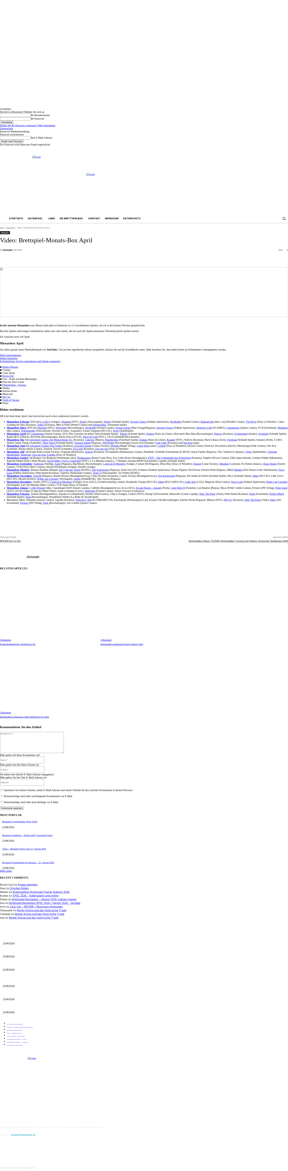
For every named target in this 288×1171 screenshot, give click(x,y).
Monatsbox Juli (15, 451)
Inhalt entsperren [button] (9, 358)
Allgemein (10, 227)
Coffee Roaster (37, 487)
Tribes (40, 424)
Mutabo (238, 469)
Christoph (7, 249)
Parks (252, 493)
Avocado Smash (82, 445)
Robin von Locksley (48, 478)
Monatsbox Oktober (18, 469)
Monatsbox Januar (17, 487)
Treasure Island (82, 442)
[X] (281, 148)
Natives (218, 433)
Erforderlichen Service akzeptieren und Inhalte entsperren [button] (30, 361)
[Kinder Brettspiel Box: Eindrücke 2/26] (48, 607)
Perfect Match (276, 493)
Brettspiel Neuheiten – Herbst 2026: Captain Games (44, 899)
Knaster (171, 439)
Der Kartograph (100, 469)
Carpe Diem (143, 445)
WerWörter (108, 442)
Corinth (161, 445)
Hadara (150, 433)
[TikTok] (20, 1149)
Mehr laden (6, 871)
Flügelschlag (99, 424)
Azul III (37, 475)
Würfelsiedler (28, 430)
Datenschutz (6, 128)
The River (251, 421)
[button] (284, 218)
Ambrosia (38, 463)
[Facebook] (272, 148)
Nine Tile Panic (207, 493)
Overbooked (241, 433)
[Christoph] (13, 557)
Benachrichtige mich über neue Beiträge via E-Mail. (31, 802)
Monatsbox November (19, 475)
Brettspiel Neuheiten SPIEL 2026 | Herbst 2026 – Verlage (44, 903)
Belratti (115, 445)
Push (28, 496)
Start (2, 227)
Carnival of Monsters (114, 463)
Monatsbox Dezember (19, 481)
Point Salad (281, 487)
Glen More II (178, 487)
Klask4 (197, 463)
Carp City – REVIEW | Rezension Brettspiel (36, 906)
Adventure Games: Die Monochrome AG (51, 439)
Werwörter (61, 427)
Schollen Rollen (19, 888)
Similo (77, 478)
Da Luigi (78, 448)
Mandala (224, 463)
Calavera (89, 439)
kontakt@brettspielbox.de (23, 1134)
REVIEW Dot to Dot (10, 541)
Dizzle (107, 421)
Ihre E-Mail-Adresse (41, 137)
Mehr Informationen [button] (10, 355)
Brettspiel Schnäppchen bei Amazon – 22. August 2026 (28, 862)
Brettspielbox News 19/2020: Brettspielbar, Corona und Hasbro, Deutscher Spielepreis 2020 (238, 541)
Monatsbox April (16, 433)
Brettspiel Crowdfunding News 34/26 (19, 821)
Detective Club (204, 427)
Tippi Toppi (48, 442)
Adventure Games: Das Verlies (46, 445)
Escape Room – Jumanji (149, 487)
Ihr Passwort (37, 118)
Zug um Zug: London (43, 454)
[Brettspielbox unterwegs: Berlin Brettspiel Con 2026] (48, 680)
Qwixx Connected (71, 460)
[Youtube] (286, 148)
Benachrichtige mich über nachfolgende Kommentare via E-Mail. (38, 796)
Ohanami (66, 421)
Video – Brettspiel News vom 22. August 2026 (24, 849)
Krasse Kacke (123, 427)
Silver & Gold (90, 436)
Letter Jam (190, 481)
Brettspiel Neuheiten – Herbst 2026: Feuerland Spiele (27, 835)
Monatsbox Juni (16, 445)
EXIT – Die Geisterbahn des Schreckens (169, 457)
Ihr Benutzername (40, 115)
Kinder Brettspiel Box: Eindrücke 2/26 (17, 644)
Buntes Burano (10, 367)
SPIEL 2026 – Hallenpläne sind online (35, 895)
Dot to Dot (8, 376)
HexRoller (175, 421)
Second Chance (138, 421)
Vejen (116, 430)
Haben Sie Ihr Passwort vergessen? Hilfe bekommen (27, 125)
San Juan (188, 442)
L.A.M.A (45, 421)
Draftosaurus (84, 457)
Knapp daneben (28, 884)
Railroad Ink (207, 421)
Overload (263, 433)
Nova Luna (237, 481)
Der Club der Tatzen (69, 469)
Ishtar (255, 475)
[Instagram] (277, 148)
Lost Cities (161, 442)
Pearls (83, 421)
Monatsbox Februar (18, 421)
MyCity (6, 397)
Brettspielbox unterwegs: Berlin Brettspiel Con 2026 (24, 717)
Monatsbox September (19, 463)
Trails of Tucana (10, 400)
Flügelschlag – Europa (14, 385)
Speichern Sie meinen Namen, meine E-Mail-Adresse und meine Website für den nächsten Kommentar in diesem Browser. (68, 790)
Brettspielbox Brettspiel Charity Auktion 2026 (121, 644)
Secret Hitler (53, 460)
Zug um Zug (101, 448)
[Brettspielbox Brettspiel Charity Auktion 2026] (149, 607)
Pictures (24, 502)
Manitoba (283, 427)
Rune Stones (270, 463)
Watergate (25, 454)
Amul (57, 463)
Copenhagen (233, 427)
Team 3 (97, 472)
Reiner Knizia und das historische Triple (41, 910)
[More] (74, 258)
